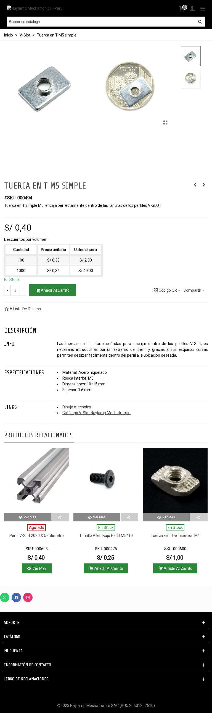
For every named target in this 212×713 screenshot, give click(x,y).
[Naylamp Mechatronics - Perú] (34, 8)
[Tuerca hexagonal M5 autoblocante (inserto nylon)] (204, 185)
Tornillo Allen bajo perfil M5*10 (106, 535)
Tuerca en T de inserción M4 (175, 535)
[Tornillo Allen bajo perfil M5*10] (105, 480)
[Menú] (202, 8)
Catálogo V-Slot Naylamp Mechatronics (96, 413)
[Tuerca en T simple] (165, 123)
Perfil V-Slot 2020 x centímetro (36, 535)
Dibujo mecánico (76, 407)
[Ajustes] (192, 8)
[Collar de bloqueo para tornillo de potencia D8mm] (195, 185)
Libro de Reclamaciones (26, 679)
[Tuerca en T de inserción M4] (175, 480)
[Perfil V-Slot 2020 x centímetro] (36, 480)
